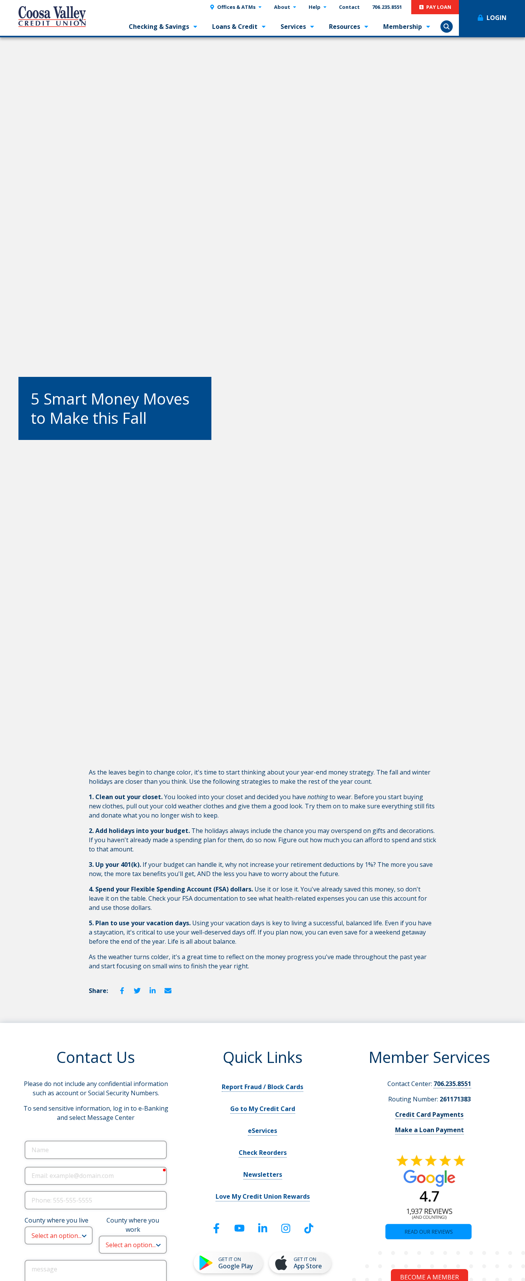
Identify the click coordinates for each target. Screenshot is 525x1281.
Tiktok (308, 1228)
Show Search (446, 26)
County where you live (56, 1220)
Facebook (122, 990)
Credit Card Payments (429, 1114)
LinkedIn (152, 990)
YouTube (239, 1228)
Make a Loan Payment (429, 1130)
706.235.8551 (452, 1083)
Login (497, 17)
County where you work (132, 1225)
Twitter (137, 990)
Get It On (235, 1263)
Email (168, 990)
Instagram (285, 1228)
